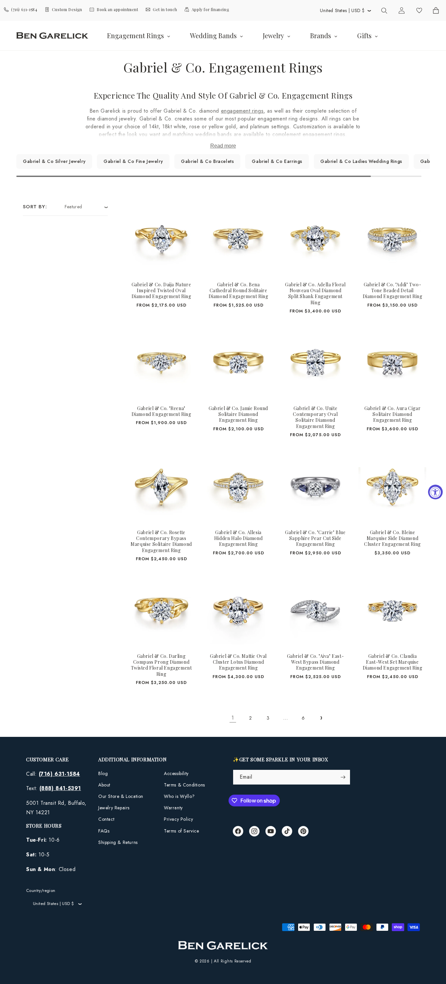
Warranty (173, 807)
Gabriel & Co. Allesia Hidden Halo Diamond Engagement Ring (238, 538)
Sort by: (35, 206)
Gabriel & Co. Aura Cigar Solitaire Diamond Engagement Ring (392, 414)
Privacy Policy (178, 819)
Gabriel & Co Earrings (277, 161)
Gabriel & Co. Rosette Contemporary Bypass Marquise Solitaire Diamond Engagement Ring (161, 541)
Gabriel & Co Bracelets (207, 161)
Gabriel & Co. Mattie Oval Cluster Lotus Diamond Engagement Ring (238, 662)
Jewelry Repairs (114, 807)
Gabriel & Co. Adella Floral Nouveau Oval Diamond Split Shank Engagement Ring (315, 294)
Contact (106, 819)
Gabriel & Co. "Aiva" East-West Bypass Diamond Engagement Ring (315, 662)
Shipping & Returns (118, 842)
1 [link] (232, 718)
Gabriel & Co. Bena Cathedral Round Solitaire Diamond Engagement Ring (238, 290)
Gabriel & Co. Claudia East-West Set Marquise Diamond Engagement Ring (392, 662)
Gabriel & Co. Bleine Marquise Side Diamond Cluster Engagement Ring (392, 538)
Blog (103, 773)
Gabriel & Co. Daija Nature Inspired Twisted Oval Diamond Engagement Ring (161, 290)
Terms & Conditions (184, 785)
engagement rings (242, 111)
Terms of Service (181, 831)
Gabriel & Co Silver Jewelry (54, 161)
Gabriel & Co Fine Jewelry (133, 161)
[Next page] (321, 718)
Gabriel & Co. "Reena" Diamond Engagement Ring (161, 411)
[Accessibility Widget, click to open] (435, 492)
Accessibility (176, 773)
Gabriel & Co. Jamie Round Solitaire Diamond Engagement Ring (238, 414)
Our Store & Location (120, 796)
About (104, 785)
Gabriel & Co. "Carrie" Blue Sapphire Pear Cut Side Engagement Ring (315, 538)
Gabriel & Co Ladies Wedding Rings (361, 161)
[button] (384, 10)
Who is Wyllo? (179, 796)
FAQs (103, 831)
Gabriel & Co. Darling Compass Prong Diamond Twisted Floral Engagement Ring (161, 665)
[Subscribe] (343, 777)
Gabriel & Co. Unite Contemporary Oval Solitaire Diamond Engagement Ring (315, 417)
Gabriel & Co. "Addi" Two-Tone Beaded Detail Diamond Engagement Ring (392, 290)
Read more (223, 146)
